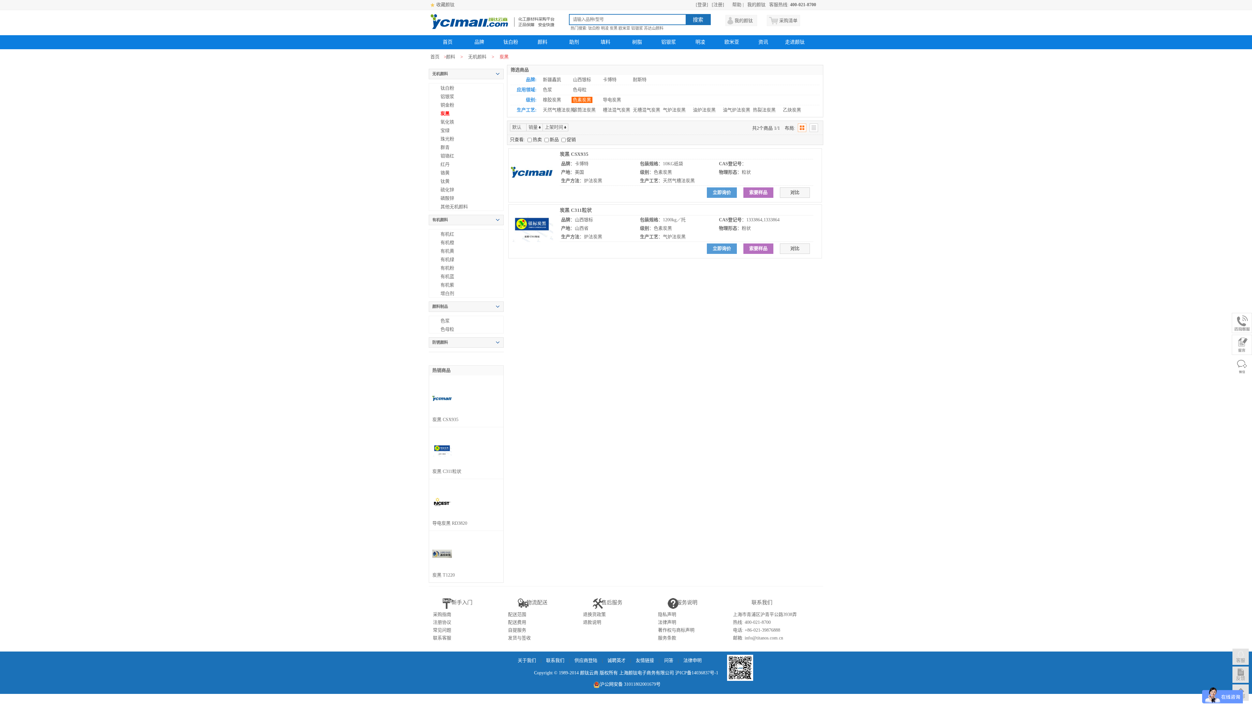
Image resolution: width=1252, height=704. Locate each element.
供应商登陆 (585, 660)
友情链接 (645, 660)
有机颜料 (440, 220)
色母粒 (447, 329)
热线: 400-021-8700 (752, 622)
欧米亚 (624, 28)
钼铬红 (447, 156)
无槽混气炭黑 (646, 110)
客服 (1240, 660)
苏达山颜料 (653, 28)
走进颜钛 (795, 42)
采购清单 (788, 20)
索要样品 (758, 192)
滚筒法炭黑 (584, 110)
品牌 (479, 42)
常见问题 (442, 630)
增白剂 (447, 293)
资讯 (763, 42)
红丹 (445, 164)
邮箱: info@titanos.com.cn (758, 638)
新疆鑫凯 (552, 79)
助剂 (574, 42)
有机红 (447, 234)
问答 (668, 660)
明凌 (605, 28)
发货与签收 (519, 638)
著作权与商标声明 (676, 630)
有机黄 (447, 251)
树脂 (637, 42)
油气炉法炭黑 (736, 110)
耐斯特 (640, 79)
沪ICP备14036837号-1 (696, 672)
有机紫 (447, 285)
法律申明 (692, 660)
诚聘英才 (616, 660)
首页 (448, 42)
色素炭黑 (582, 99)
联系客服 (442, 638)
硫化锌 (447, 189)
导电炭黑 (612, 99)
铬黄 (445, 172)
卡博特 (610, 79)
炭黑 (614, 28)
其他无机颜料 (454, 206)
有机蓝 (447, 276)
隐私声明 (667, 614)
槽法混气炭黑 (616, 110)
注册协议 (442, 622)
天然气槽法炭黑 (559, 110)
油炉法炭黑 (704, 110)
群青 (445, 147)
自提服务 (517, 630)
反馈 (1240, 678)
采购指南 (442, 614)
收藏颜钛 (445, 4)
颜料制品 (440, 306)
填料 (605, 42)
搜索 (698, 19)
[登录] (702, 4)
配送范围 (517, 614)
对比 (794, 192)
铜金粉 (447, 105)
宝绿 (445, 130)
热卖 (538, 139)
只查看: (517, 139)
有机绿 (447, 259)
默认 (516, 127)
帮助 (736, 4)
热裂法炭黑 (764, 110)
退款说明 (592, 622)
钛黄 (445, 181)
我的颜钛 (756, 4)
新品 (555, 139)
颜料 (542, 42)
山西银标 (582, 79)
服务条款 (667, 638)
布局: (790, 128)
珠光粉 (447, 139)
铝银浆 (637, 28)
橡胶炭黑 (552, 99)
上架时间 (554, 127)
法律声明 (667, 622)
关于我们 (527, 660)
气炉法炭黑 (674, 110)
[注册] (718, 4)
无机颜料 (477, 56)
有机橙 (447, 242)
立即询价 (722, 192)
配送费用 (517, 622)
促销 (571, 139)
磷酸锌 (447, 198)
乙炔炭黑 (792, 110)
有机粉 (447, 268)
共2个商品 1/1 (766, 128)
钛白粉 (594, 28)
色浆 (445, 320)
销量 (533, 127)
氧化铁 (447, 122)
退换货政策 (594, 614)
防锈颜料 (440, 342)
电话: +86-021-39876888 (756, 630)
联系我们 (555, 660)
